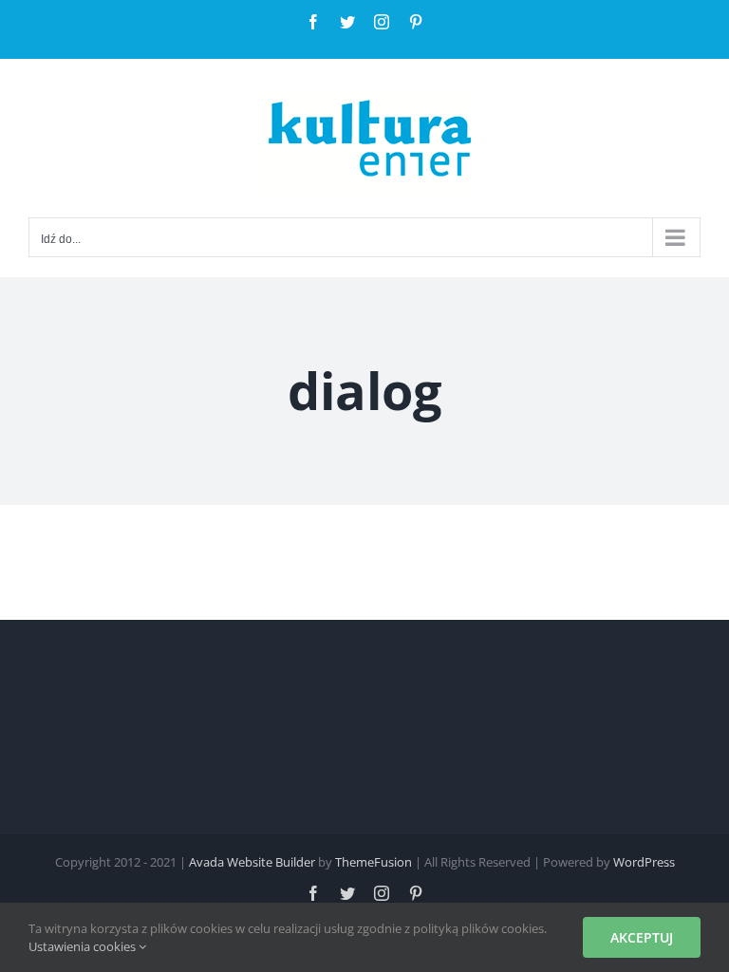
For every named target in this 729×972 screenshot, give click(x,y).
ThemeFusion (373, 861)
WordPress (644, 861)
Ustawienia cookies (83, 946)
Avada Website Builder (252, 861)
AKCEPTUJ (641, 937)
